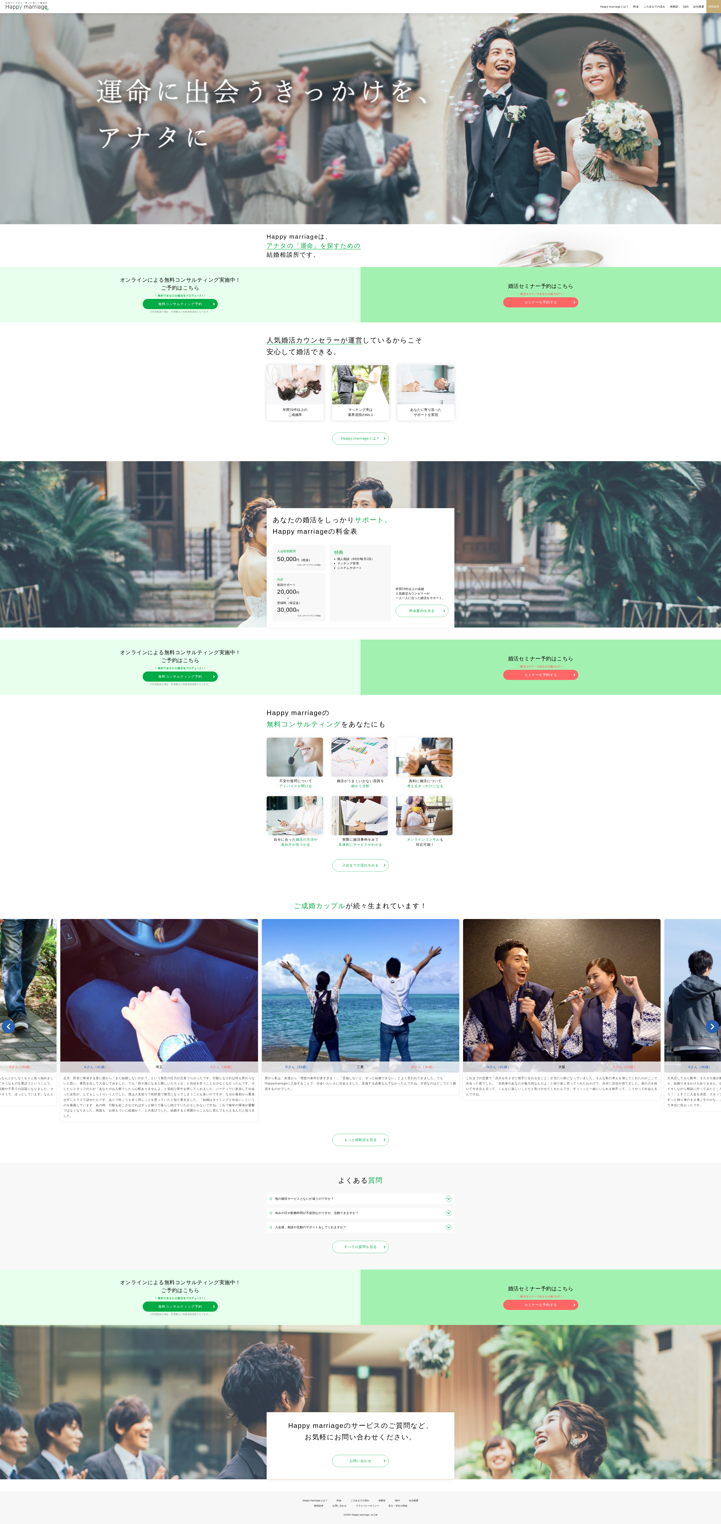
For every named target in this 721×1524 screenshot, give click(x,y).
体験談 (674, 6)
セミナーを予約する (540, 302)
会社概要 (698, 6)
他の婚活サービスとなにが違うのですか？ (302, 1198)
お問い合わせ (361, 1461)
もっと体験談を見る (360, 1140)
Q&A (686, 6)
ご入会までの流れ (654, 6)
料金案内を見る (422, 611)
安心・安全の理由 (397, 1505)
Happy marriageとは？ (614, 6)
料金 (636, 6)
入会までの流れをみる (360, 865)
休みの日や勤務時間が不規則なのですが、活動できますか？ (314, 1213)
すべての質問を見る (360, 1247)
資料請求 (713, 6)
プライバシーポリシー (367, 1505)
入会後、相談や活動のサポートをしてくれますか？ (308, 1227)
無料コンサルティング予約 (180, 304)
